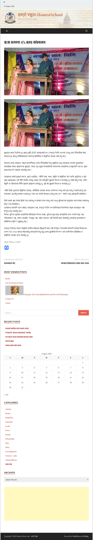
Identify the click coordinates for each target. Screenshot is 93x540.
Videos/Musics (11, 460)
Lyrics (7, 426)
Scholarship (9, 439)
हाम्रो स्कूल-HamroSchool (40, 15)
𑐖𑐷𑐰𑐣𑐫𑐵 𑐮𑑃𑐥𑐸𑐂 (9, 341)
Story (7, 447)
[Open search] (86, 31)
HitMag (85, 536)
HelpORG (9, 417)
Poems (7, 434)
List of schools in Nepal (14, 283)
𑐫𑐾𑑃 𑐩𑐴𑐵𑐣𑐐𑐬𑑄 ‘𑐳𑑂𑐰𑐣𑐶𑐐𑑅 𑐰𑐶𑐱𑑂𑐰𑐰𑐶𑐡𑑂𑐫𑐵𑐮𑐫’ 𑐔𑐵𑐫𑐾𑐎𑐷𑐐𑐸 (18, 332)
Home (7, 278)
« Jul (6, 394)
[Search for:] (46, 312)
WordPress (76, 536)
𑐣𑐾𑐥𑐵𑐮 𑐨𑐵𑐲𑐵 (8, 464)
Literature (9, 422)
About (7, 303)
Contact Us (9, 299)
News (7, 430)
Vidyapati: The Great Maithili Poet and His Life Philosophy (45, 294)
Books (7, 413)
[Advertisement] (46, 504)
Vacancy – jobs (11, 456)
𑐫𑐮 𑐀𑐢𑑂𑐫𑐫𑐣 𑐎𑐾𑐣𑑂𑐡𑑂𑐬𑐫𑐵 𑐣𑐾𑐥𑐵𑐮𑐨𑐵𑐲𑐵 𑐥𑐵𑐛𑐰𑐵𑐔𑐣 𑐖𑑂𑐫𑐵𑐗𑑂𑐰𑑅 (19, 337)
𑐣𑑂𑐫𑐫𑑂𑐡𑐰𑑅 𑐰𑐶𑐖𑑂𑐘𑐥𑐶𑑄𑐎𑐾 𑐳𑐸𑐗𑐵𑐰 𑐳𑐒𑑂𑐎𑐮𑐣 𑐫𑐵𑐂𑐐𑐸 (17, 328)
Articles (8, 409)
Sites (7, 443)
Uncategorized (10, 451)
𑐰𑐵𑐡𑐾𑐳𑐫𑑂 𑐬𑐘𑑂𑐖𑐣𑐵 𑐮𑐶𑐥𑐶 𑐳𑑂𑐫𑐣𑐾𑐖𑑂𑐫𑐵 (13, 345)
